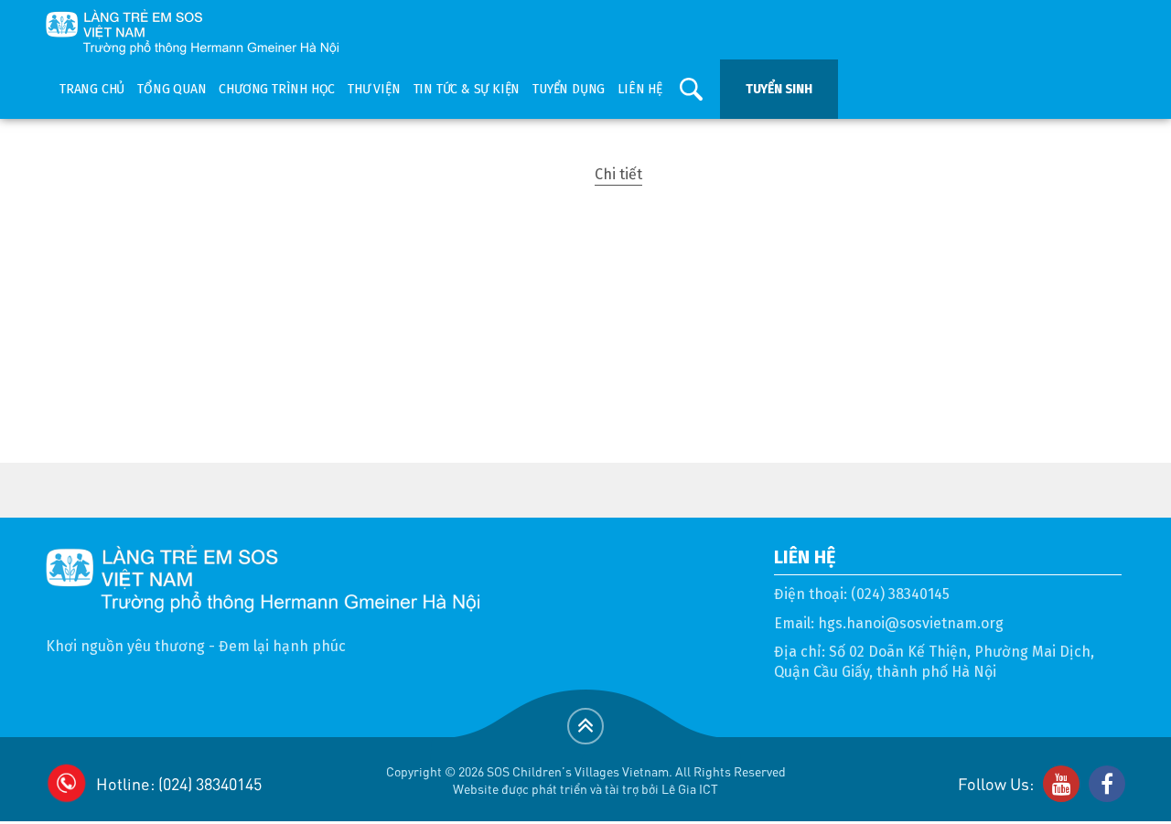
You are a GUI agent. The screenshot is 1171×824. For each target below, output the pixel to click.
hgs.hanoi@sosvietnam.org (911, 623)
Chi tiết (618, 174)
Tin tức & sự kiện (467, 89)
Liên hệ (640, 89)
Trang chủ (91, 89)
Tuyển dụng (568, 89)
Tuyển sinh (779, 89)
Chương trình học (277, 89)
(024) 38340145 (900, 594)
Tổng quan (171, 89)
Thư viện (374, 89)
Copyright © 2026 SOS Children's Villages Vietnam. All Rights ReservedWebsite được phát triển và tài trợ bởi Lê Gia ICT (586, 780)
